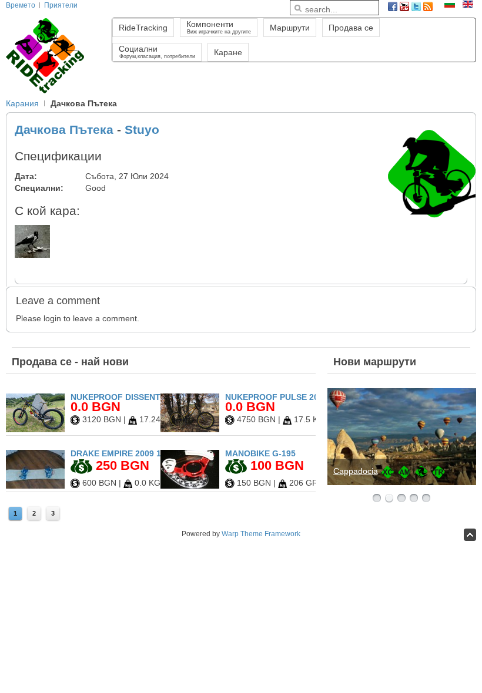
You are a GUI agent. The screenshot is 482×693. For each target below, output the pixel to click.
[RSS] (428, 6)
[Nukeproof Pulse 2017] (189, 429)
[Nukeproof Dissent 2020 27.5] (35, 429)
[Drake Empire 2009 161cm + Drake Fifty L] (35, 485)
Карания (22, 103)
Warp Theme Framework (261, 534)
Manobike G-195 (260, 453)
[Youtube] (404, 6)
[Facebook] (392, 6)
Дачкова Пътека (64, 129)
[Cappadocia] (401, 436)
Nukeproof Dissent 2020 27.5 (135, 397)
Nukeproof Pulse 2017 (276, 397)
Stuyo (142, 129)
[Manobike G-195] (189, 485)
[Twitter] (416, 6)
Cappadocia (355, 471)
